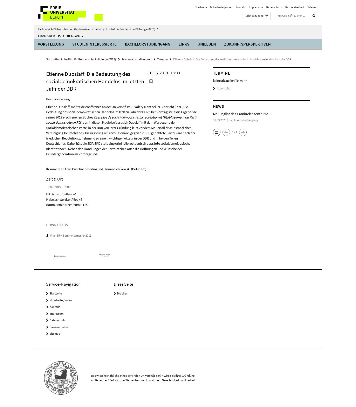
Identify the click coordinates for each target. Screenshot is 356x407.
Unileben (207, 44)
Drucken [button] (122, 293)
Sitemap (312, 7)
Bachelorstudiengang (147, 44)
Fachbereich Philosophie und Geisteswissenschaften (71, 29)
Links (184, 44)
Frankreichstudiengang (60, 35)
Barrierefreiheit (294, 7)
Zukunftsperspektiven (247, 44)
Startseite (201, 7)
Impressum (256, 7)
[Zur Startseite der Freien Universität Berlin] (68, 12)
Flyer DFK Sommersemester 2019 (70, 235)
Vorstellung (51, 44)
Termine (162, 59)
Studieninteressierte (94, 44)
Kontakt (240, 7)
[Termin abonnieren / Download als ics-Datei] (173, 81)
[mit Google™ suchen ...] (314, 15)
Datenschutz (274, 7)
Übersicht (223, 88)
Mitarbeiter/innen (221, 7)
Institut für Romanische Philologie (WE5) (132, 29)
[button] (216, 132)
